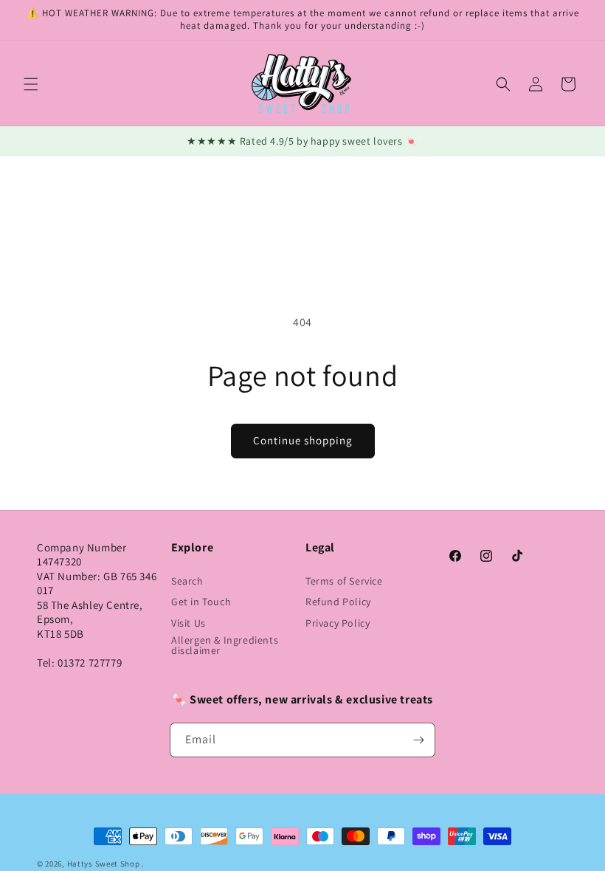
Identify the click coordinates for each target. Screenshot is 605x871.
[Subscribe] (418, 740)
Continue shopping (303, 440)
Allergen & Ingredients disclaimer (224, 645)
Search (187, 581)
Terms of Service (344, 581)
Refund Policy (338, 601)
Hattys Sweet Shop (103, 863)
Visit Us (188, 623)
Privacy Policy (337, 623)
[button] (31, 84)
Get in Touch (201, 601)
